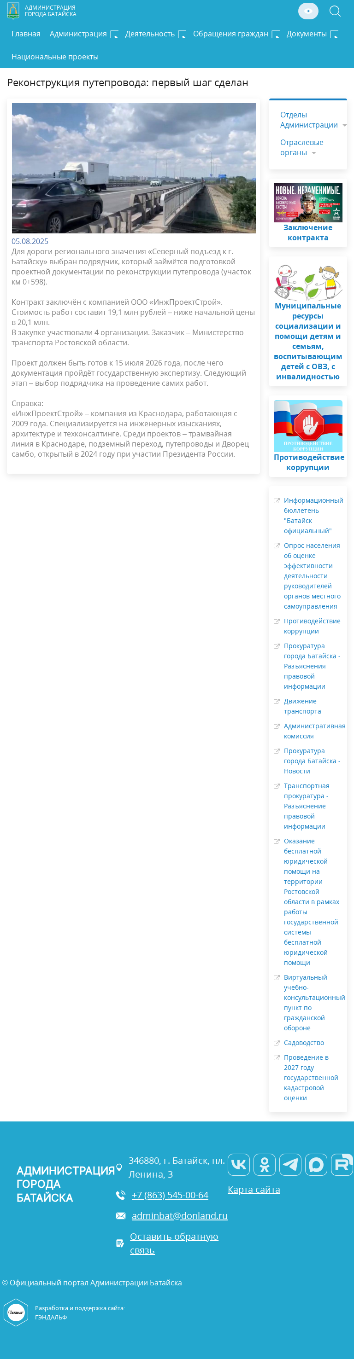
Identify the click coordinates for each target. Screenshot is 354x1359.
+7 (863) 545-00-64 (170, 1195)
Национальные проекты (55, 57)
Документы (307, 34)
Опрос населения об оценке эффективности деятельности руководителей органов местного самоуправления (312, 575)
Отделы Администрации (309, 120)
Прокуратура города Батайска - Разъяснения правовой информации (312, 666)
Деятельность (150, 34)
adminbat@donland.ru (180, 1215)
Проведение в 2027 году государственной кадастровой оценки (311, 1077)
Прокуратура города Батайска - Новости (312, 760)
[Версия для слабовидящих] (308, 11)
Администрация (78, 34)
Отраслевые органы (302, 147)
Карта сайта (254, 1189)
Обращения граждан (230, 34)
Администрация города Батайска (51, 11)
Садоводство (304, 1042)
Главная (26, 34)
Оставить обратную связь (174, 1243)
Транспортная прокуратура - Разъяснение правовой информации (307, 805)
